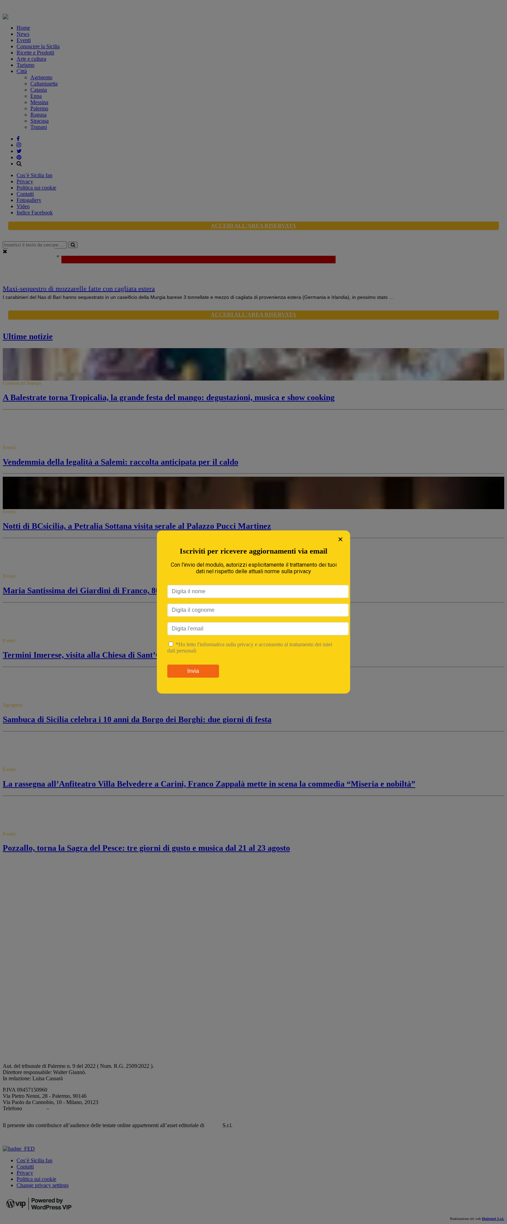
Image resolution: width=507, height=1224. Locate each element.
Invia (193, 671)
